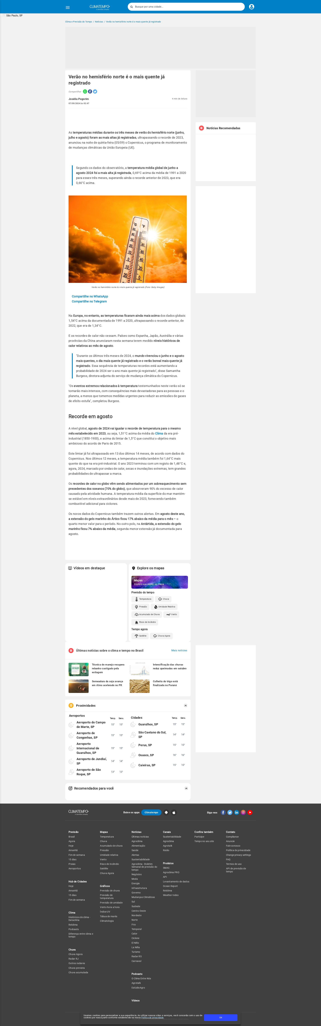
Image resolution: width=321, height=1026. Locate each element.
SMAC (166, 867)
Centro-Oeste (139, 911)
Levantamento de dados (176, 881)
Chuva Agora (164, 636)
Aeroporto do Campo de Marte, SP (91, 725)
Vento (174, 614)
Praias (72, 864)
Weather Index (171, 895)
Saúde (135, 850)
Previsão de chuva (110, 890)
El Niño (135, 942)
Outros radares (77, 963)
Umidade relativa (109, 855)
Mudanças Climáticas (143, 897)
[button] (11, 15)
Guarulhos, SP (148, 724)
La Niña (136, 947)
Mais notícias (179, 650)
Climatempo (151, 812)
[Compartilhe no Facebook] (89, 91)
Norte (135, 920)
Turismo (136, 952)
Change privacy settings (238, 855)
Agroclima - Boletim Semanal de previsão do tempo (144, 867)
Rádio (166, 850)
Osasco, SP (146, 755)
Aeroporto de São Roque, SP (89, 772)
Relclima (73, 924)
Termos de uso (234, 864)
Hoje (71, 845)
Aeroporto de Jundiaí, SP (92, 761)
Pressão (143, 607)
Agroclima (137, 841)
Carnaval (136, 961)
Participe (199, 836)
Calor (134, 933)
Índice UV (105, 911)
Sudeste (136, 906)
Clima (159, 433)
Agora (72, 841)
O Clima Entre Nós (141, 978)
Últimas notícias (140, 836)
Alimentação (138, 845)
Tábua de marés (108, 916)
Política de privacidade (152, 1017)
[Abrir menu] (67, 7)
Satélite (142, 636)
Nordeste (136, 915)
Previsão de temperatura (107, 896)
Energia (136, 883)
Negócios (137, 874)
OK (220, 1017)
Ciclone (135, 938)
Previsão (74, 832)
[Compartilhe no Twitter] (94, 91)
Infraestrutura (139, 888)
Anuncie (230, 841)
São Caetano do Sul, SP (152, 735)
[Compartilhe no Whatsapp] (84, 91)
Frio (134, 924)
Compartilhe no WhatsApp (90, 296)
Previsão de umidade (111, 902)
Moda (135, 879)
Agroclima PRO (171, 872)
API (165, 877)
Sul (133, 901)
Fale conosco (233, 845)
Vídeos (136, 1000)
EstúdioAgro (138, 987)
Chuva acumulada (78, 972)
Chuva (166, 599)
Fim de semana (77, 855)
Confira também (203, 832)
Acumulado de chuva (111, 845)
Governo (136, 892)
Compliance (232, 836)
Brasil (72, 836)
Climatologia (107, 921)
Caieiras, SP (147, 765)
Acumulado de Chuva (149, 614)
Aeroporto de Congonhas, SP (87, 735)
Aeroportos (75, 868)
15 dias (72, 859)
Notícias (136, 832)
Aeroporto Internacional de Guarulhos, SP (88, 748)
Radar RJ (74, 958)
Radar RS (137, 956)
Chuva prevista (77, 968)
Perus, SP (145, 745)
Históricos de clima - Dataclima (79, 918)
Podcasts (74, 929)
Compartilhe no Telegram (89, 301)
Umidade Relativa (166, 607)
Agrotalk (136, 983)
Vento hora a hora (110, 907)
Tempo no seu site (204, 841)
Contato (230, 832)
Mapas (104, 832)
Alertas (135, 855)
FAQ (228, 859)
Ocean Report (170, 886)
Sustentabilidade (141, 859)
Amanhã (73, 850)
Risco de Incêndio (147, 622)
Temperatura (145, 599)
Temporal (137, 929)
